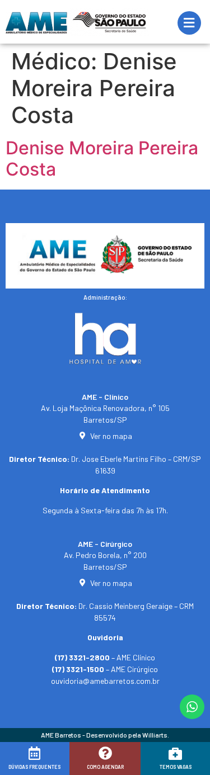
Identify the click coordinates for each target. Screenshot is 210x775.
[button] (23, 762)
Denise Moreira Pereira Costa (102, 158)
